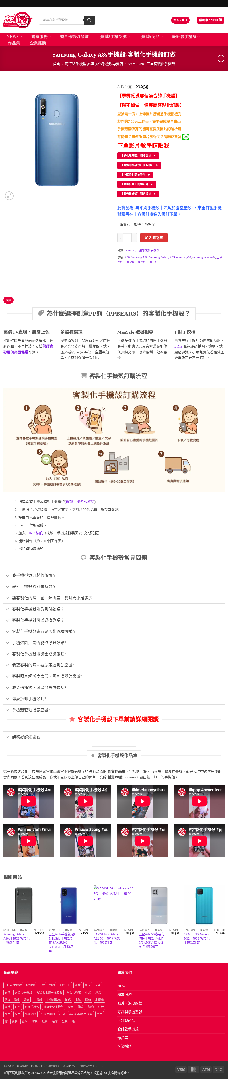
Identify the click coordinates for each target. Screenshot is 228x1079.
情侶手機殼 (12, 999)
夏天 (88, 985)
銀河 (25, 1021)
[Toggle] (7, 576)
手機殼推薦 (53, 999)
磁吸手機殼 (32, 1006)
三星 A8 (129, 262)
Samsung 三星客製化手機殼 (151, 64)
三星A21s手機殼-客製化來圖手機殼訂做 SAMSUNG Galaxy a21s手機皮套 (62, 942)
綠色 (17, 1014)
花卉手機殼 (48, 1014)
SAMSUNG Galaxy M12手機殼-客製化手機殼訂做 (197, 938)
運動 (15, 1021)
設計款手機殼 (184, 36)
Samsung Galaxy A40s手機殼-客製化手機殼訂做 (16, 938)
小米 (88, 992)
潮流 (7, 1006)
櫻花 (88, 999)
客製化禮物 (74, 992)
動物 (52, 985)
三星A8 (151, 262)
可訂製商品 (149, 36)
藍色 (99, 1014)
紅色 (7, 1014)
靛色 (35, 1021)
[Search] (89, 20)
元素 (42, 985)
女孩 (7, 992)
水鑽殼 (99, 999)
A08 (127, 257)
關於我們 (8, 1066)
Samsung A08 (139, 257)
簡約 (91, 1006)
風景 (45, 1021)
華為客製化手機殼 (80, 1014)
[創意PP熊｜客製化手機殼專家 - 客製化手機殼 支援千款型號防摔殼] (18, 20)
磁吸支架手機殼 (53, 1006)
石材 (17, 1006)
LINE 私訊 (34, 533)
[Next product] (221, 58)
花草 (62, 1014)
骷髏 (55, 1021)
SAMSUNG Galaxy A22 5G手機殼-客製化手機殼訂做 (107, 938)
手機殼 (37, 999)
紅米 (101, 1006)
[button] (180, 20)
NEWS (13, 36)
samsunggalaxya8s (203, 257)
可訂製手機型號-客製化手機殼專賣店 (94, 64)
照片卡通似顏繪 (74, 36)
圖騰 (78, 985)
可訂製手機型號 (112, 36)
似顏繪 (30, 985)
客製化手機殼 (23, 992)
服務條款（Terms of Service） (38, 1066)
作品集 (14, 43)
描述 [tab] (9, 300)
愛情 (26, 999)
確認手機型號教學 (80, 502)
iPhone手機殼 (13, 985)
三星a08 (140, 262)
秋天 (71, 1006)
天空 (98, 985)
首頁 (56, 64)
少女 (98, 992)
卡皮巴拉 (65, 985)
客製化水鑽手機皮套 (49, 992)
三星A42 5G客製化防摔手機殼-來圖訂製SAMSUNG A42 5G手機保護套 (152, 940)
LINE (178, 346)
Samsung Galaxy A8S (162, 257)
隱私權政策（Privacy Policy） (84, 1066)
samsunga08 (183, 257)
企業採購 (38, 43)
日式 (68, 999)
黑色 (65, 1021)
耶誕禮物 (30, 1014)
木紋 (78, 999)
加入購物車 (154, 238)
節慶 (81, 1006)
